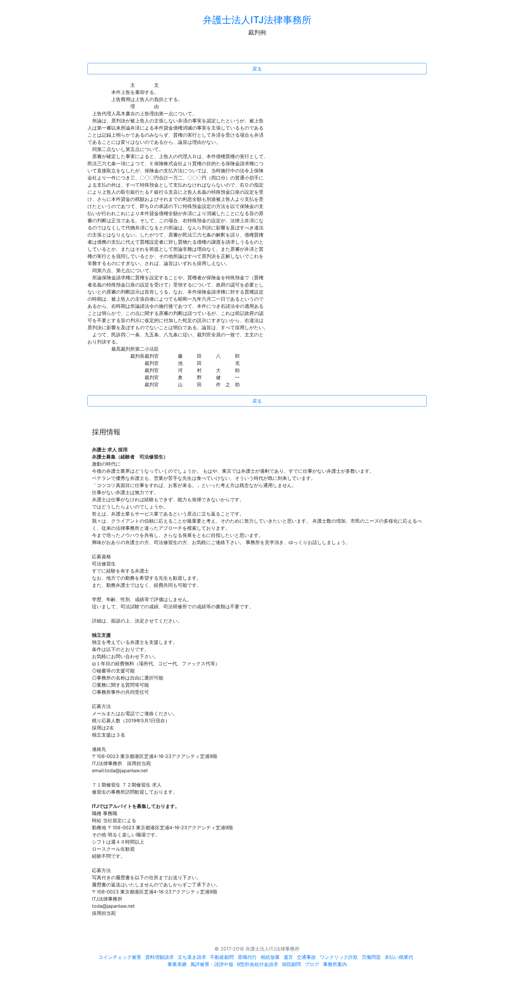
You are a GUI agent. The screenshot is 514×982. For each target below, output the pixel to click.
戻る (257, 69)
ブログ (312, 964)
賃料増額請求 (159, 957)
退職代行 (247, 957)
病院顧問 (291, 964)
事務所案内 (335, 964)
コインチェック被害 (119, 957)
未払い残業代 (399, 957)
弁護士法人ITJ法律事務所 (257, 20)
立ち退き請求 (192, 957)
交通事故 (306, 957)
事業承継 (177, 964)
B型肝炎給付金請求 (257, 964)
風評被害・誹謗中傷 (211, 964)
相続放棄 (270, 957)
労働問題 (371, 957)
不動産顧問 (222, 957)
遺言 (288, 957)
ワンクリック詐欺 (339, 957)
